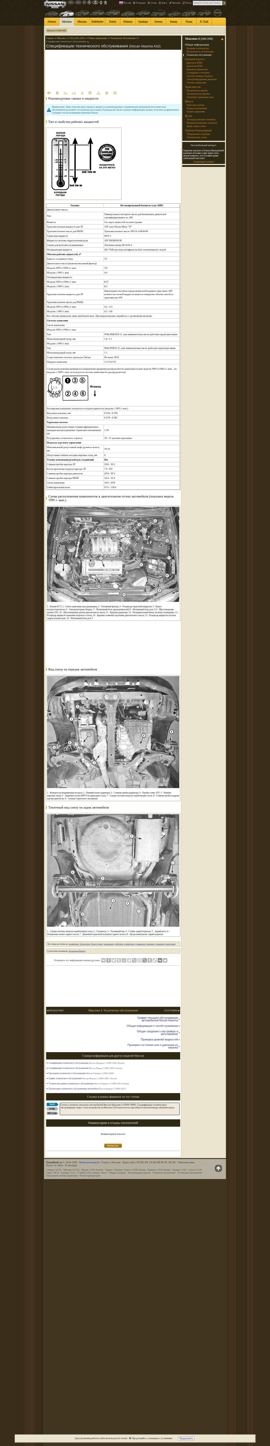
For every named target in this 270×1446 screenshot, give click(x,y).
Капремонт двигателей (197, 69)
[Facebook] (108, 960)
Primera (127, 21)
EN (138, 1162)
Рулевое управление (196, 111)
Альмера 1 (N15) (54, 1170)
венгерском (170, 944)
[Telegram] (129, 960)
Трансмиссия (193, 86)
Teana (188, 21)
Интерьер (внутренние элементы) (202, 123)
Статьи (154, 3)
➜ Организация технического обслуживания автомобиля (86, 1088)
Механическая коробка (197, 90)
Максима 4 (56, 30)
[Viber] (134, 960)
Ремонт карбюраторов (90, 1175)
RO (162, 1162)
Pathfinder (97, 21)
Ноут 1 (104, 1172)
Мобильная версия (89, 1162)
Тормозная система (195, 105)
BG (142, 1162)
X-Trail (204, 21)
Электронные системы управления (62, 1175)
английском (74, 944)
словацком (159, 944)
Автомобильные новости (138, 1172)
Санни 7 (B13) (52, 1172)
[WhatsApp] (139, 960)
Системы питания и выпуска (200, 76)
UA (150, 1162)
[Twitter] (113, 960)
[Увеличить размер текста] (73, 93)
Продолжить (186, 1438)
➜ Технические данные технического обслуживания (87, 1083)
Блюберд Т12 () (68, 1172)
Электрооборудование (198, 130)
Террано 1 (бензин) (113, 1170)
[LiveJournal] (144, 960)
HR (158, 1162)
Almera (51, 21)
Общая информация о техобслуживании (152, 1025)
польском (150, 944)
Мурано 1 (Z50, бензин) (92, 1170)
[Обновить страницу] (57, 93)
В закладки (141, 3)
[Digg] (160, 960)
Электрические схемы (197, 137)
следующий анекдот (203, 161)
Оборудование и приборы (198, 134)
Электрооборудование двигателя (202, 79)
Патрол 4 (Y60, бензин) (135, 1170)
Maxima (67, 21)
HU (174, 1162)
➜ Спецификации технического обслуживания (85, 1063)
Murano (82, 21)
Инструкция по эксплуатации (200, 51)
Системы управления (196, 82)
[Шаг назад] (49, 93)
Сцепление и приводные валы (200, 97)
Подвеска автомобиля (197, 108)
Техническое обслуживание (199, 55)
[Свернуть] (223, 39)
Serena (158, 21)
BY (146, 1162)
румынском (140, 944)
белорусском (96, 944)
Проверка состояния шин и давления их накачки (152, 1046)
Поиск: (189, 3)
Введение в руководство (198, 48)
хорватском (129, 944)
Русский (127, 3)
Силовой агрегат (195, 59)
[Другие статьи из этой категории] (90, 93)
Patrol (112, 21)
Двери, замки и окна (196, 126)
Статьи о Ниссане (111, 1162)
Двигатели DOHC (195, 66)
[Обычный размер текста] (82, 93)
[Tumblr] (149, 960)
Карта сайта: (129, 1162)
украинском (108, 944)
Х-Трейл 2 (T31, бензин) (88, 1172)
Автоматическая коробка (198, 94)
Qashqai (143, 21)
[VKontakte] (103, 960)
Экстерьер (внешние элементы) (201, 119)
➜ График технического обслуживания (81, 1078)
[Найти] (224, 3)
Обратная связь (186, 1162)
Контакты (176, 3)
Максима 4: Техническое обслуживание (113, 1010)
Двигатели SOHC (195, 63)
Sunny (173, 21)
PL (166, 1162)
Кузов (188, 115)
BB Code (52, 1113)
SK (170, 1162)
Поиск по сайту (54, 1165)
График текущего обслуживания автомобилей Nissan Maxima (157, 1019)
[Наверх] (217, 1168)
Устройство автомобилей (163, 1172)
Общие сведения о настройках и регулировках (157, 1032)
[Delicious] (155, 960)
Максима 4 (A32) (71, 1170)
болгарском (85, 944)
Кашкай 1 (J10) (179, 1170)
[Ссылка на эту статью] (98, 93)
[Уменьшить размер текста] (65, 93)
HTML (52, 1109)
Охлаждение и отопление (198, 72)
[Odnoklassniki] (119, 960)
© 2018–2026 (61, 1162)
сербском (119, 944)
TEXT (52, 1104)
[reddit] (165, 960)
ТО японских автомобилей (189, 1172)
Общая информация (197, 44)
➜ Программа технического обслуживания (80, 1073)
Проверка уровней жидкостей (159, 1039)
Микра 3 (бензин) (117, 1172)
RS (154, 1162)
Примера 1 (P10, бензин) (159, 1170)
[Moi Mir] (124, 960)
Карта (164, 3)
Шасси (189, 101)
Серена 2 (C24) (195, 1170)
